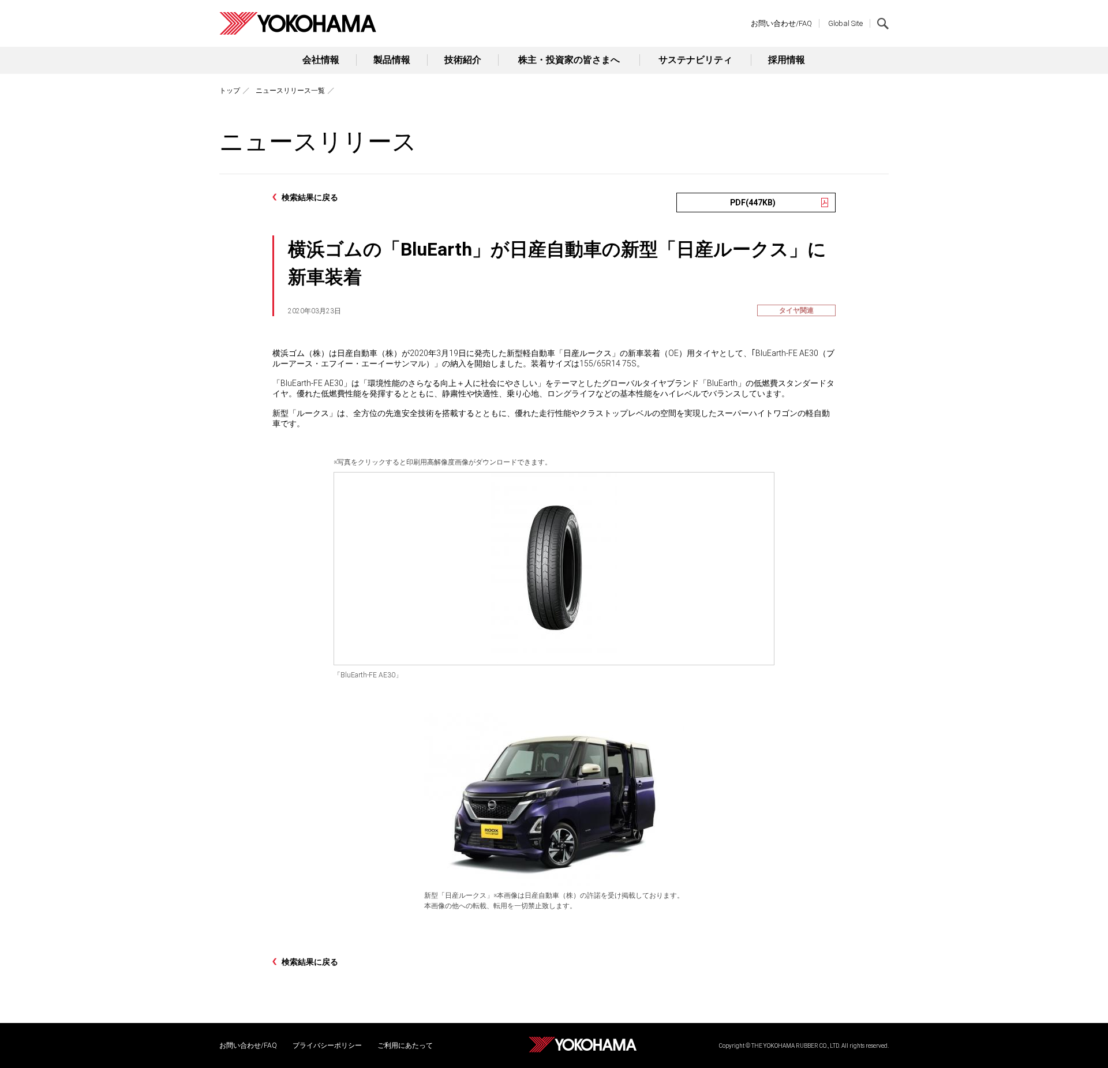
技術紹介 (462, 59)
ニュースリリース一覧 (290, 91)
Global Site (845, 23)
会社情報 (320, 59)
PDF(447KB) (753, 202)
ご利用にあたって (405, 1045)
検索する (883, 23)
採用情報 (786, 59)
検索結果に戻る (310, 197)
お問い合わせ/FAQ (781, 23)
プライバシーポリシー (327, 1045)
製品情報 (391, 59)
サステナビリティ (695, 59)
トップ (229, 91)
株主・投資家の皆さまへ (569, 59)
